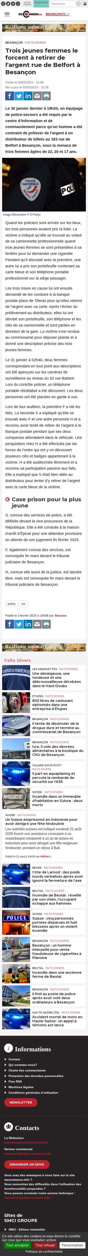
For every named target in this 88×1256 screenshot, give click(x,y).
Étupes (37, 696)
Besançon (14, 42)
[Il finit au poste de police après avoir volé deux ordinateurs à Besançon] (16, 995)
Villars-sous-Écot (47, 765)
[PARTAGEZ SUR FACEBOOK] (9, 96)
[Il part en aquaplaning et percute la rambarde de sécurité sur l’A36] (16, 771)
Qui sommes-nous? (23, 1065)
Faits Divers (35, 42)
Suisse (37, 792)
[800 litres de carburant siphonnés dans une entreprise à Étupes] (16, 702)
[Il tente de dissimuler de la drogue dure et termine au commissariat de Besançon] (16, 724)
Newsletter (21, 1102)
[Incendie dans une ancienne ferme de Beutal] (16, 973)
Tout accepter (17, 1245)
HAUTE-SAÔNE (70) (45, 1012)
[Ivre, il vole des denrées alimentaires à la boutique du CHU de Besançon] (16, 747)
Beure (37, 867)
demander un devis (27, 1164)
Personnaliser (72, 1245)
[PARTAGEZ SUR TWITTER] (19, 96)
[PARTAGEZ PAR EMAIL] (37, 96)
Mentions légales (21, 1087)
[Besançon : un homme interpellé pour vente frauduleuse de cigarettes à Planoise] (16, 946)
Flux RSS (15, 1081)
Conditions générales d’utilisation (33, 1092)
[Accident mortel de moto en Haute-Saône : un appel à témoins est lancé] (16, 1018)
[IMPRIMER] (46, 96)
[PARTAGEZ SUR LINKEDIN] (28, 96)
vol (23, 603)
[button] (78, 3)
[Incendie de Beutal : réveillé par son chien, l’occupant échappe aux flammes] (16, 896)
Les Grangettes (44, 669)
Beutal (37, 890)
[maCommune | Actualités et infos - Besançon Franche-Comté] (30, 14)
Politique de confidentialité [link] (44, 1251)
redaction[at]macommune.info (26, 1142)
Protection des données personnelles (36, 1076)
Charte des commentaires (27, 1070)
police (12, 603)
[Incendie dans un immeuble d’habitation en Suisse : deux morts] (16, 797)
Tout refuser (45, 1245)
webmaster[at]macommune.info (27, 1197)
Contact (14, 1059)
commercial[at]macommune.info (27, 1153)
